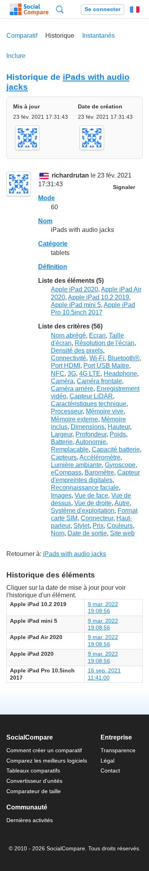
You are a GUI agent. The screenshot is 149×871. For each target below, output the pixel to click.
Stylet (81, 525)
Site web (122, 533)
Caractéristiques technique (88, 403)
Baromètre (99, 472)
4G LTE (90, 373)
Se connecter (102, 9)
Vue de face (91, 495)
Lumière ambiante (76, 465)
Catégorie (53, 243)
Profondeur (90, 434)
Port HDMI (65, 365)
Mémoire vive (105, 411)
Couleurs (120, 525)
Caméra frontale (99, 381)
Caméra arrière (72, 388)
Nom (45, 221)
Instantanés (98, 35)
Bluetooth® (123, 358)
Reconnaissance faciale (85, 487)
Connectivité (68, 358)
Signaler (124, 187)
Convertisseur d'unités (34, 781)
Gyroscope (120, 465)
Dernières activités (29, 820)
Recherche (60, 9)
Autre (122, 503)
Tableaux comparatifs (33, 770)
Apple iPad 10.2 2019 (98, 297)
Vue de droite (93, 503)
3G (72, 373)
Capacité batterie (116, 449)
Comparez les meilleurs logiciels (46, 760)
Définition (52, 266)
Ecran (97, 335)
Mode (46, 198)
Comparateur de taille (33, 791)
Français (134, 9)
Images (61, 495)
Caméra (62, 381)
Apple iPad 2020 (74, 289)
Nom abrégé (68, 335)
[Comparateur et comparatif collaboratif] (29, 9)
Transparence (118, 750)
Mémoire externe (74, 419)
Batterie (62, 441)
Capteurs (64, 457)
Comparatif (21, 35)
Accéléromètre (99, 457)
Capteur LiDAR (91, 396)
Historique (59, 35)
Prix (98, 525)
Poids (118, 434)
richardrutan (70, 175)
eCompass (66, 472)
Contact (110, 770)
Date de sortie (87, 533)
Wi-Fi (96, 358)
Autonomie (90, 441)
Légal (107, 760)
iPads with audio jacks (74, 553)
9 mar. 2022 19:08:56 (103, 607)
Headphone (120, 373)
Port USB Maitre (106, 365)
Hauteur (119, 426)
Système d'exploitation (82, 510)
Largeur (61, 434)
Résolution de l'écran (104, 343)
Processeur (67, 411)
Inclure (15, 55)
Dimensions (87, 426)
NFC (57, 373)
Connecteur (97, 518)
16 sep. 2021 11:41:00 (104, 673)
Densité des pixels (77, 350)
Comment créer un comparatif (44, 750)
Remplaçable (70, 449)
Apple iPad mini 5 (76, 304)
